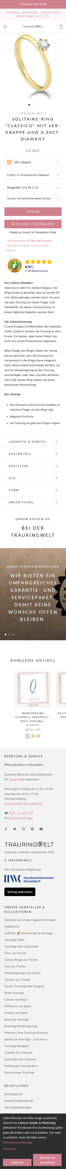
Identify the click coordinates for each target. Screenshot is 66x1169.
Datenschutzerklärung (18, 1100)
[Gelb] (33, 736)
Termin (13, 779)
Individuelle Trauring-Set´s (21, 1065)
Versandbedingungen (17, 1107)
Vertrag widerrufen (19, 891)
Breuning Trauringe (16, 1019)
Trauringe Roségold (16, 1046)
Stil (12, 478)
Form (14, 490)
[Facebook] (5, 828)
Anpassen (9, 1148)
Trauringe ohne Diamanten (21, 946)
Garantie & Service (27, 441)
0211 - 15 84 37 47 (21, 813)
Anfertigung (21, 502)
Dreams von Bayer (16, 1012)
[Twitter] (14, 828)
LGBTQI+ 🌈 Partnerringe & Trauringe (28, 933)
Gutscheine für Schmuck (20, 1059)
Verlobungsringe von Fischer (22, 973)
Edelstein (18, 466)
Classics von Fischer (17, 979)
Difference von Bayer (18, 1006)
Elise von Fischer (15, 966)
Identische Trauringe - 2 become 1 (26, 1039)
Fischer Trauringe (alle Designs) (24, 986)
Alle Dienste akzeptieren (47, 1160)
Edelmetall (20, 453)
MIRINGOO (12, 926)
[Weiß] (27, 736)
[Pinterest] (32, 828)
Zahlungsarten (13, 1094)
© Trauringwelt (18, 860)
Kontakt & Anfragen (20, 818)
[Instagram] (23, 828)
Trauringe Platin (14, 939)
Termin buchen (33, 4)
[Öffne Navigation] (5, 26)
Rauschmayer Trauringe (19, 1072)
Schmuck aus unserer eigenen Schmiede (30, 919)
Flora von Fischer (15, 953)
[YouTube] (41, 828)
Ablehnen (17, 1162)
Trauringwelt (33, 113)
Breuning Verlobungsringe (20, 1026)
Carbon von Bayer (15, 999)
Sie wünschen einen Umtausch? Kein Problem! (27, 248)
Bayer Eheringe (14, 992)
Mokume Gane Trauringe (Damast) (26, 1032)
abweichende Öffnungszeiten (23, 803)
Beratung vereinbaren (33, 224)
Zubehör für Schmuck (18, 1052)
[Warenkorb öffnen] (61, 26)
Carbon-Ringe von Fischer (21, 959)
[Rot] (38, 736)
